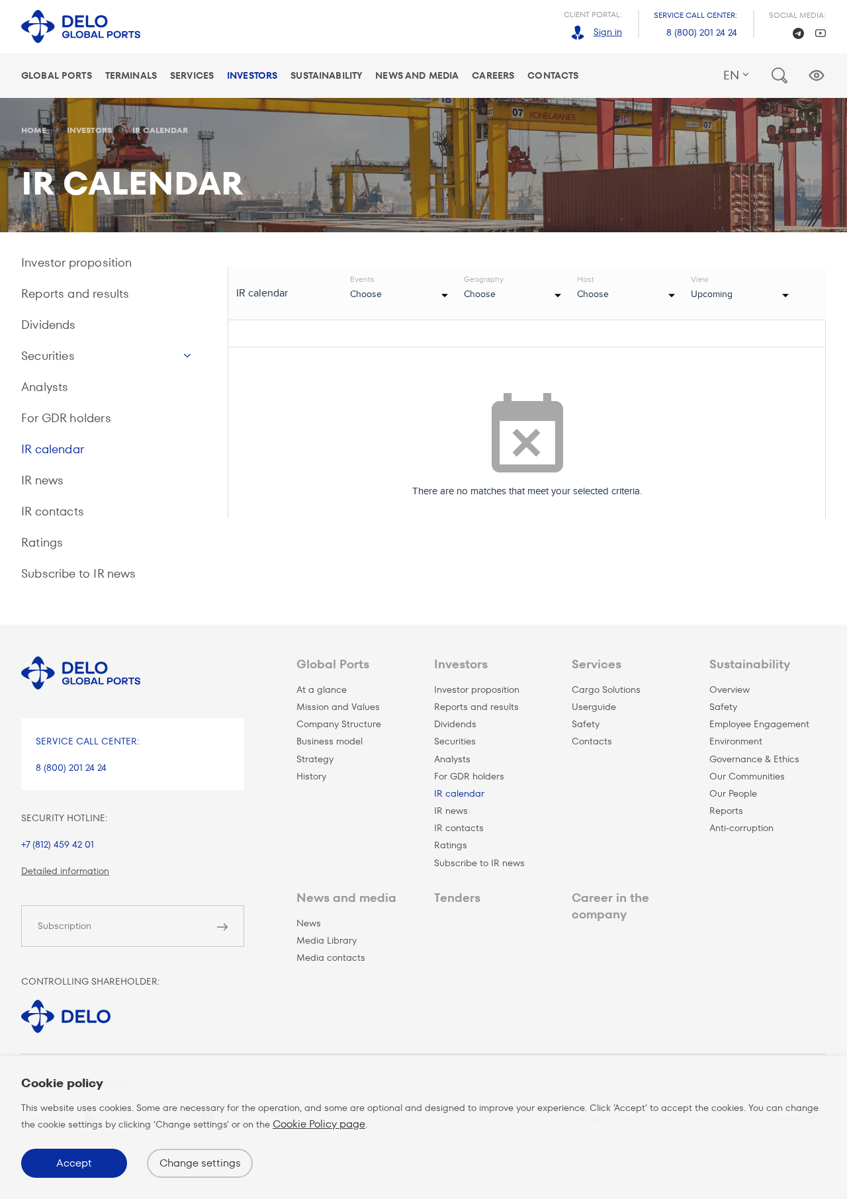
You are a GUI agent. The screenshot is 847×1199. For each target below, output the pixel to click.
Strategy (315, 759)
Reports (726, 811)
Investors (252, 75)
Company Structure (338, 724)
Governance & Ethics (754, 759)
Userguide (594, 707)
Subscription (64, 925)
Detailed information (65, 870)
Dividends (48, 324)
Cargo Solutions (606, 689)
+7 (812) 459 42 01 (57, 844)
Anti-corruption (741, 828)
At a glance (321, 689)
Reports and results (75, 293)
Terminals (131, 75)
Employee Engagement (759, 724)
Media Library (326, 940)
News (308, 923)
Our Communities (747, 776)
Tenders (457, 897)
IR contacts (52, 511)
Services (192, 75)
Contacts (552, 75)
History (311, 776)
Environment (735, 741)
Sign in (608, 31)
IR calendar (52, 449)
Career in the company (610, 905)
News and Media (417, 75)
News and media (346, 897)
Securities (48, 355)
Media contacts (330, 957)
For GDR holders (66, 418)
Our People (733, 793)
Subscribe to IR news (78, 573)
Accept (74, 1163)
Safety (586, 724)
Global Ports (56, 75)
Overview (729, 689)
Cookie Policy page (319, 1124)
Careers (493, 75)
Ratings (42, 542)
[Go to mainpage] (80, 27)
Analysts (44, 386)
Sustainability (326, 75)
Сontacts (592, 741)
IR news (42, 480)
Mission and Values (338, 707)
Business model (329, 741)
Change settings (200, 1163)
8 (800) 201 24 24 (701, 32)
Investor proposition (76, 262)
